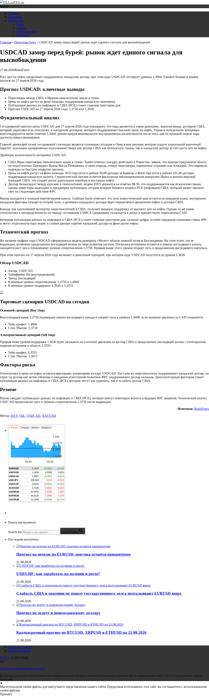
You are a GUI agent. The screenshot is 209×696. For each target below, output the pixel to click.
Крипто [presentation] (35, 427)
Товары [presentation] (25, 427)
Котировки (15, 20)
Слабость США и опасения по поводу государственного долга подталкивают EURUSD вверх (99, 593)
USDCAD (33, 415)
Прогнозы (15, 17)
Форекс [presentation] (14, 427)
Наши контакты (19, 651)
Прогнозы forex (25, 42)
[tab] (14, 427)
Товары (21, 28)
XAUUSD (49, 415)
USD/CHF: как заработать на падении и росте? (58, 574)
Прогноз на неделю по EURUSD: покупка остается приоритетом (73, 554)
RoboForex (201, 409)
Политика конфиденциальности (22, 668)
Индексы (22, 35)
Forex (20, 24)
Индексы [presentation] (46, 427)
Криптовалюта (26, 31)
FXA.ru (5, 658)
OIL (22, 415)
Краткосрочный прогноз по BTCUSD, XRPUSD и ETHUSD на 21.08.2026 (81, 632)
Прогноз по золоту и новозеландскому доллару (58, 613)
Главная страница (20, 647)
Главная (13, 13)
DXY (14, 415)
